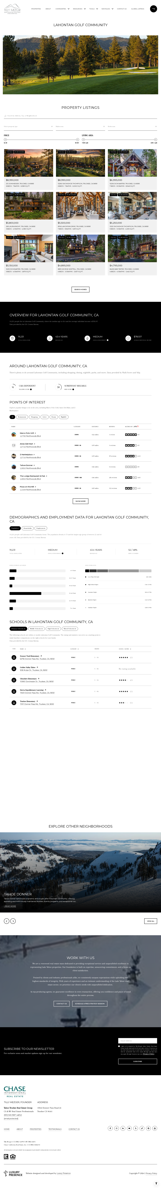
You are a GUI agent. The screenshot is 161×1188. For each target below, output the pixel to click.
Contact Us (74, 1129)
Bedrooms (111, 126)
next (13, 921)
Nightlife (64, 417)
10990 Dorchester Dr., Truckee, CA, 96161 (37, 681)
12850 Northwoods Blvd (30, 468)
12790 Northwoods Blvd (30, 436)
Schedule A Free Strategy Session (90, 1004)
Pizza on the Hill (27, 487)
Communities (61, 9)
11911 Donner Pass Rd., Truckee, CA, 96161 (37, 704)
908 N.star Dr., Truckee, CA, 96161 (33, 670)
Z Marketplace (26, 455)
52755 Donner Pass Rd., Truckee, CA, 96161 (37, 659)
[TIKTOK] (142, 1128)
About (48, 9)
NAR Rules (106, 9)
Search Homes (80, 289)
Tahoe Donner (26, 465)
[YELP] (135, 1128)
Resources (77, 9)
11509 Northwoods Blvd (30, 490)
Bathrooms (59, 126)
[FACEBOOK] (110, 1128)
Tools (91, 9)
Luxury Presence (64, 1173)
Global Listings (137, 9)
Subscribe (137, 1061)
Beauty (55, 417)
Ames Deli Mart (26, 444)
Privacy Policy (148, 1054)
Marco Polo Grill (27, 433)
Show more (81, 501)
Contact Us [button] (61, 1004)
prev (6, 921)
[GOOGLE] (148, 1128)
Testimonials (55, 1129)
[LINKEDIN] (123, 1128)
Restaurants (23, 417)
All (13, 417)
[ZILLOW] (154, 1128)
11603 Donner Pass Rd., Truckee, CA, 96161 (37, 693)
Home (7, 1129)
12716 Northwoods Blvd (30, 447)
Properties (35, 1129)
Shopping (35, 417)
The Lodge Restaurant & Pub (32, 476)
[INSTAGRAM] (116, 1128)
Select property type (11, 126)
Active (46, 417)
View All (150, 921)
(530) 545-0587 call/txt (13, 1115)
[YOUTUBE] (129, 1128)
